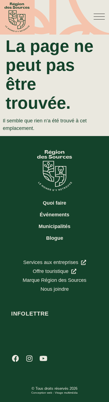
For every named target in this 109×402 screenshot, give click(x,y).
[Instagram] (29, 358)
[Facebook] (15, 358)
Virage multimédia (66, 392)
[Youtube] (43, 358)
